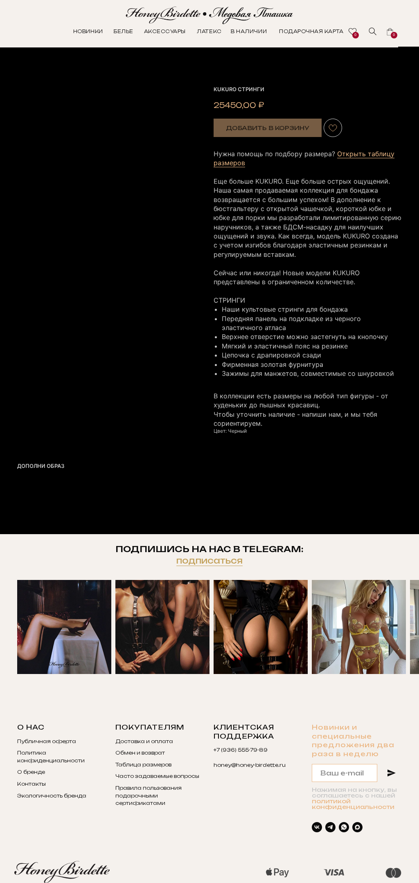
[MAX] (357, 827)
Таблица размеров (143, 765)
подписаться (209, 560)
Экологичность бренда (51, 796)
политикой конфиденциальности (353, 804)
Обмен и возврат (140, 753)
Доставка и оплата (144, 741)
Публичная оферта (46, 741)
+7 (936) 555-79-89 (241, 750)
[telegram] (330, 827)
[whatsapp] (344, 827)
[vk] (317, 827)
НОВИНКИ (88, 31)
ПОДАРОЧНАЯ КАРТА (311, 31)
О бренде (31, 772)
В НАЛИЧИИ (249, 31)
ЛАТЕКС (209, 31)
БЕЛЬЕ (123, 31)
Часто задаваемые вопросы (157, 776)
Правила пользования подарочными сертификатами (148, 795)
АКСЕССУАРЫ (165, 31)
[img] (373, 31)
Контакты (31, 784)
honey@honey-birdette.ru (250, 765)
